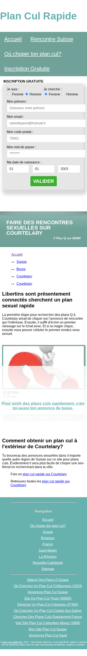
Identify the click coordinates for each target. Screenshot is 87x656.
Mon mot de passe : (21, 147)
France (47, 544)
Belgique (47, 538)
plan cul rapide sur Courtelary (45, 474)
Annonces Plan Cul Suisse (48, 592)
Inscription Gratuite (27, 69)
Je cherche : (53, 89)
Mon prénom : (17, 101)
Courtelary (24, 276)
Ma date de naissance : (24, 162)
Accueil (13, 39)
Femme (17, 94)
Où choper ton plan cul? (32, 54)
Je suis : (13, 89)
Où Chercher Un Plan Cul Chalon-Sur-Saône (48, 611)
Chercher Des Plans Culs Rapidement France (47, 617)
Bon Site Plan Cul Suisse (48, 629)
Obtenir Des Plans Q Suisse (48, 580)
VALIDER (43, 181)
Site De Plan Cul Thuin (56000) (47, 598)
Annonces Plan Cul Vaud (48, 635)
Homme (35, 94)
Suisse (21, 261)
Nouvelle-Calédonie (48, 563)
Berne (21, 269)
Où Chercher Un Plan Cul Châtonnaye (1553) (48, 586)
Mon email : (15, 116)
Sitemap (48, 569)
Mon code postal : (20, 132)
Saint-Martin (48, 550)
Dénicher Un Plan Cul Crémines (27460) (47, 604)
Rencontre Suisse (51, 39)
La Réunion (48, 556)
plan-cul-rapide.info (12, 642)
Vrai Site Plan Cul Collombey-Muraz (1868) (47, 623)
